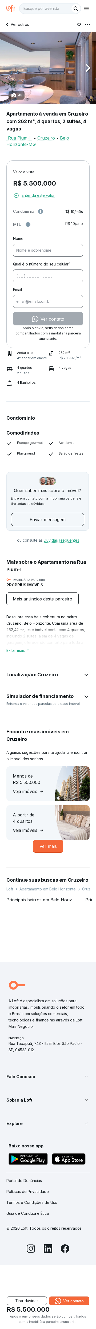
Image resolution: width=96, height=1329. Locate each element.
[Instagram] (31, 1249)
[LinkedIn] (48, 1249)
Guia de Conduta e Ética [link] (27, 1213)
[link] (42, 598)
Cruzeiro (46, 138)
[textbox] (50, 8)
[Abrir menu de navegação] (86, 8)
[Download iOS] (69, 1159)
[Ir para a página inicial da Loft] (12, 8)
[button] (48, 68)
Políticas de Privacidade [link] (27, 1191)
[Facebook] (65, 1249)
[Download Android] (28, 1159)
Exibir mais (15, 650)
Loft (9, 889)
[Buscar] (75, 8)
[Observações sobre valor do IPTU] (28, 224)
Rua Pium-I (19, 138)
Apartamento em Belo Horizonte (47, 889)
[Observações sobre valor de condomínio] (40, 211)
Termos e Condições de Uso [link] (31, 1202)
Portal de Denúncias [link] (24, 1180)
